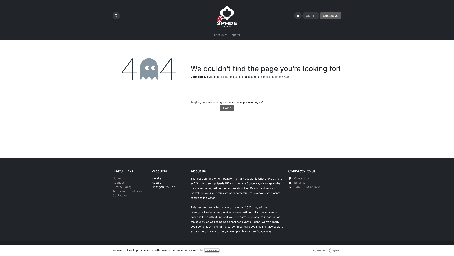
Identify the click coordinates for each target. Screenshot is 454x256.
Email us (299, 182)
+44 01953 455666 (307, 187)
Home (227, 108)
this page (284, 76)
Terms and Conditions (127, 191)
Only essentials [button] (319, 250)
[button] (116, 15)
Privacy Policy (122, 187)
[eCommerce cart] (298, 15)
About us (119, 182)
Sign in (310, 15)
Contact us (120, 195)
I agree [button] (335, 250)
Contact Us (330, 15)
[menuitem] (234, 34)
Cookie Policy (212, 250)
